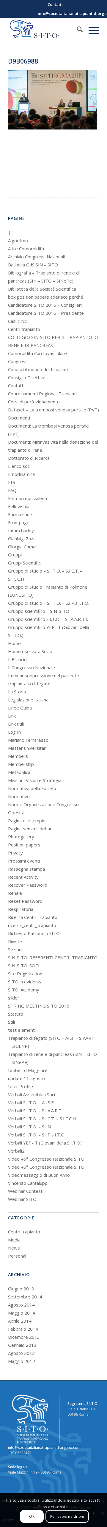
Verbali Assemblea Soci (31, 1094)
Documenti (19, 418)
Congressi (18, 361)
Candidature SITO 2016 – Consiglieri (45, 305)
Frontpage (18, 522)
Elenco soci (19, 466)
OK (31, 1516)
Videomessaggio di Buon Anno (39, 1175)
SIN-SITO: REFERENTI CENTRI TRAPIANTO (52, 957)
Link (12, 716)
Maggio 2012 (21, 1361)
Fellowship (18, 506)
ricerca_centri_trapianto (32, 925)
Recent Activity (23, 877)
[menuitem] (55, 4)
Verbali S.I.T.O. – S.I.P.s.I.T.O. (36, 1135)
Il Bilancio (17, 659)
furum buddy (21, 530)
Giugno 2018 (21, 1289)
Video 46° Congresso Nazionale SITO (46, 1167)
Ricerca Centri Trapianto (32, 917)
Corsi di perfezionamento (34, 402)
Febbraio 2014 (23, 1329)
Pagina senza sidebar (30, 829)
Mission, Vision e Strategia (35, 780)
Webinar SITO (22, 1199)
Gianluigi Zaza (22, 539)
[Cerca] (77, 30)
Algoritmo (18, 240)
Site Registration (25, 974)
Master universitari (27, 748)
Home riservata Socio (30, 651)
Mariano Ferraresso (28, 740)
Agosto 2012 (21, 1353)
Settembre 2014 (25, 1297)
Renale (15, 893)
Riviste (15, 941)
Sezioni (15, 949)
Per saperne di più (67, 1516)
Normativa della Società (32, 788)
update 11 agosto (26, 1078)
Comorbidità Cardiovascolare (37, 353)
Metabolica (19, 772)
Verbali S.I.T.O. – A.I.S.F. (31, 1102)
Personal (17, 1256)
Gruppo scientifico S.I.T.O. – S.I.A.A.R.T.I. (48, 619)
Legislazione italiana (28, 700)
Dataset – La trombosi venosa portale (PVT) (53, 410)
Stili (11, 1022)
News (14, 1248)
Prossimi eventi (24, 861)
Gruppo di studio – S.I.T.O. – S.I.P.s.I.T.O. (48, 603)
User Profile (20, 1086)
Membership (21, 764)
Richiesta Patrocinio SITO (34, 933)
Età (11, 482)
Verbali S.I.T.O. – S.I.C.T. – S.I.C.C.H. (42, 1119)
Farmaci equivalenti (27, 498)
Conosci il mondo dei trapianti (38, 369)
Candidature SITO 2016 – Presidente (46, 313)
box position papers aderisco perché (45, 297)
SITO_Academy (23, 990)
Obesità (16, 812)
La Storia (17, 692)
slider (13, 998)
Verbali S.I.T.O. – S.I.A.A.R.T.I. (36, 1110)
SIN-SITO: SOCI (24, 965)
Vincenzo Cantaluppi (28, 1183)
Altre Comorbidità (26, 249)
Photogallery (21, 837)
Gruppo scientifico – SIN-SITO (38, 611)
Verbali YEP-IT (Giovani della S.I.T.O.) (45, 1143)
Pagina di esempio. (27, 820)
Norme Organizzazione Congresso (43, 804)
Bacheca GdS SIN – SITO (33, 265)
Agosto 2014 (21, 1305)
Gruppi (15, 555)
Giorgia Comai (22, 547)
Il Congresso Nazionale (31, 667)
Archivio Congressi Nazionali (36, 257)
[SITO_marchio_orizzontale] (44, 30)
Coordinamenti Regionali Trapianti (42, 394)
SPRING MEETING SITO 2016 (38, 1006)
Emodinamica (21, 474)
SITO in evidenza (25, 982)
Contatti (16, 385)
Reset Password (25, 901)
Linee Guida (20, 708)
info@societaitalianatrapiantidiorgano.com (44, 1447)
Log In (14, 732)
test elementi (22, 1030)
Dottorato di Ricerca (29, 458)
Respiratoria (20, 909)
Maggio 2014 (21, 1313)
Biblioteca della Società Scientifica (42, 289)
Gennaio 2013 (22, 1345)
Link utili (16, 724)
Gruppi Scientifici (25, 563)
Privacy (15, 853)
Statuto (15, 1014)
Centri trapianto (24, 329)
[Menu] (91, 30)
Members (18, 756)
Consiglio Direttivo (26, 377)
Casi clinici (18, 321)
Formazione (20, 514)
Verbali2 (16, 1151)
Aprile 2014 (20, 1321)
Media (14, 1240)
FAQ (12, 490)
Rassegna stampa (26, 869)
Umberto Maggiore (28, 1070)
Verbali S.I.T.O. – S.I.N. (30, 1127)
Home (14, 643)
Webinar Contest (25, 1191)
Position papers (24, 845)
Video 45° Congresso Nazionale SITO (46, 1159)
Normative (19, 796)
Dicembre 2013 (24, 1337)
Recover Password (27, 885)
